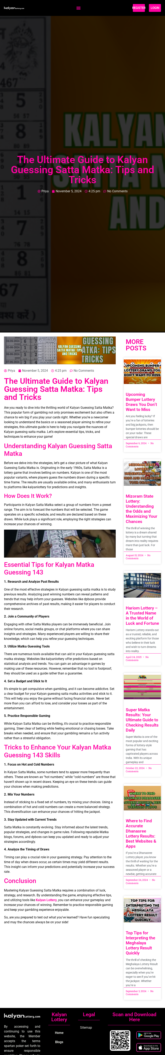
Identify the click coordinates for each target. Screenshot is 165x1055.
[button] (78, 8)
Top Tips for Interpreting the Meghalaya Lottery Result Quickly (140, 943)
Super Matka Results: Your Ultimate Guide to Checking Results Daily (142, 720)
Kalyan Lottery (46, 900)
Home (59, 1033)
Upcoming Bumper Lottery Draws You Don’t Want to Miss (141, 402)
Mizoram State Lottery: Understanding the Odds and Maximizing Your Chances (141, 509)
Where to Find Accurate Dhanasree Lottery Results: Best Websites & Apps (141, 833)
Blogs (59, 1042)
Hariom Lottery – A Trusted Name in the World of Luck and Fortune (142, 616)
